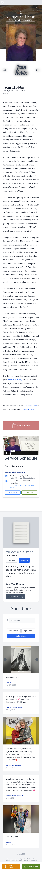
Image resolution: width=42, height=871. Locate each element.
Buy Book (24, 560)
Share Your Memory (15, 596)
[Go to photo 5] (23, 671)
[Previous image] (5, 659)
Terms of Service (27, 861)
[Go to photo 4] (22, 671)
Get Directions (12, 492)
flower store (29, 409)
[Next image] (36, 659)
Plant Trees (29, 492)
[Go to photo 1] (18, 671)
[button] (21, 659)
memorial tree (31, 405)
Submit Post (21, 636)
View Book (11, 560)
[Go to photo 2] (19, 671)
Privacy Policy (14, 861)
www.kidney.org (15, 379)
